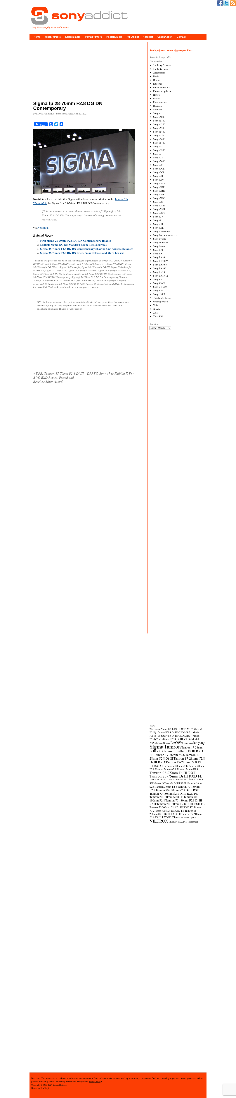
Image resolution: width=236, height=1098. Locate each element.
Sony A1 (157, 113)
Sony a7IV (158, 179)
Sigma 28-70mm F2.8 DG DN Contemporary (100, 273)
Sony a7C (158, 165)
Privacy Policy (95, 1081)
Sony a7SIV (159, 213)
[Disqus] (84, 434)
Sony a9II (158, 224)
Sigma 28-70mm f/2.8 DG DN (81, 270)
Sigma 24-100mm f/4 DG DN (109, 263)
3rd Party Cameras (162, 65)
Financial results (161, 87)
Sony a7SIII (159, 209)
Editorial (157, 83)
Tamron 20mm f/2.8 (177, 766)
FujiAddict (133, 36)
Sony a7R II (159, 183)
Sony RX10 (159, 257)
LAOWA (177, 742)
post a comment (91, 287)
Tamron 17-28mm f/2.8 (169, 754)
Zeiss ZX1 (158, 316)
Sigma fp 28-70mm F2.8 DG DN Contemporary (95, 277)
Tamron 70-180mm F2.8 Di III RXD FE (180, 804)
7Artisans (155, 729)
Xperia (156, 309)
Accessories (159, 72)
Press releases (159, 102)
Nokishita (42, 227)
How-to (157, 94)
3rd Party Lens (65, 260)
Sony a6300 (159, 128)
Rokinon (188, 743)
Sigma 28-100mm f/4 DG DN (95, 267)
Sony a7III (158, 176)
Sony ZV (157, 279)
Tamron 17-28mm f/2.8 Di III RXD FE (175, 764)
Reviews (157, 105)
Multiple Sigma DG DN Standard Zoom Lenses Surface (73, 245)
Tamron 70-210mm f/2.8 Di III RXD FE (176, 809)
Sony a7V (158, 216)
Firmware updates (162, 91)
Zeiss (155, 312)
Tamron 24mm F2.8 (187, 769)
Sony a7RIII (159, 187)
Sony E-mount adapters (164, 235)
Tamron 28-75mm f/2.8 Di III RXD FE (104, 283)
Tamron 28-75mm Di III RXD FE (78, 280)
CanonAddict (164, 36)
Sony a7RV (158, 194)
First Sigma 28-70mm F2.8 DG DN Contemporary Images (75, 241)
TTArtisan (177, 817)
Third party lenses (162, 297)
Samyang (198, 742)
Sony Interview (160, 242)
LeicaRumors (72, 36)
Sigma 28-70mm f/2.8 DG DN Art (114, 270)
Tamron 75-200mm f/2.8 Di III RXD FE (173, 812)
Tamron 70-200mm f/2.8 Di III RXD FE (171, 807)
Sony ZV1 (158, 290)
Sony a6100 (159, 120)
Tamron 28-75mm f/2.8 (106, 280)
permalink (42, 287)
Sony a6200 (159, 124)
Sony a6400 (159, 131)
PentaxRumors (93, 36)
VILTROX (159, 821)
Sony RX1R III (160, 275)
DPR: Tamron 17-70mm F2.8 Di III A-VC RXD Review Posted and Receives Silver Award (58, 377)
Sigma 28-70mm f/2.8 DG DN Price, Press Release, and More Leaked (82, 253)
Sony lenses (159, 246)
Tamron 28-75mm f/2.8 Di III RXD (67, 283)
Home (37, 36)
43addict (148, 36)
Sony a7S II (159, 205)
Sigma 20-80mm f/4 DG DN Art (56, 263)
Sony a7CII (158, 168)
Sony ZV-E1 (159, 283)
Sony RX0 (158, 249)
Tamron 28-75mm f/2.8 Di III (162, 779)
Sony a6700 (159, 142)
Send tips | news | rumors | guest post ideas (171, 50)
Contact (181, 36)
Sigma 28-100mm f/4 (70, 267)
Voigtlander (193, 821)
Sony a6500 (159, 135)
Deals (156, 76)
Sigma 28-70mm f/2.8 (55, 270)
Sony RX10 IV (160, 261)
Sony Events (159, 238)
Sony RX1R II (160, 272)
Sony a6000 (159, 117)
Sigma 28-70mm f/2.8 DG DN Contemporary (55, 273)
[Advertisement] (84, 71)
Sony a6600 (159, 139)
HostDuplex (46, 1088)
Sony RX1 (158, 253)
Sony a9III (158, 227)
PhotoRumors (114, 36)
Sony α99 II (159, 294)
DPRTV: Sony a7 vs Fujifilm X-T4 (111, 373)
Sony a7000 (159, 161)
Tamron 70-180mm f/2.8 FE (166, 797)
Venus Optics (189, 817)
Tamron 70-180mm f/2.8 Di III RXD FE (174, 794)
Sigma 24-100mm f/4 (83, 263)
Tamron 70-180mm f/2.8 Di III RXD (177, 790)
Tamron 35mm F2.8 (166, 786)
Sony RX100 (159, 268)
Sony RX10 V (160, 264)
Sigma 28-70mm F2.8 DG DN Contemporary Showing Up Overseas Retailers (86, 249)
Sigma (88, 260)
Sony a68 (158, 146)
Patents (156, 98)
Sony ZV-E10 (160, 286)
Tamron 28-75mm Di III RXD (47, 280)
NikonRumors (53, 36)
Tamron (123, 277)
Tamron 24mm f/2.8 (165, 769)
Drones (156, 80)
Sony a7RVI (159, 198)
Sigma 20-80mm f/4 (101, 260)
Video (156, 305)
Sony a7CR (159, 172)
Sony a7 (157, 153)
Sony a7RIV (159, 190)
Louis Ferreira (45, 113)
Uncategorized (160, 301)
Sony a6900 (159, 150)
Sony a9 (157, 220)
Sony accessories (161, 231)
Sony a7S (158, 201)
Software (157, 109)
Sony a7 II (158, 157)
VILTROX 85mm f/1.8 (178, 821)
